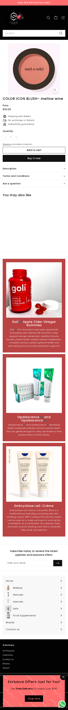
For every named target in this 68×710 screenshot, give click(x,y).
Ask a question (12, 183)
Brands (6, 663)
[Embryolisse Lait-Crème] (34, 474)
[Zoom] (55, 90)
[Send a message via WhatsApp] (62, 704)
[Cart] (55, 17)
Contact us (8, 659)
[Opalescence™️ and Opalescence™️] (34, 385)
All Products (8, 650)
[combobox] (34, 33)
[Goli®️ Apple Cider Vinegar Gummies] (34, 290)
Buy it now (34, 158)
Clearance (8, 655)
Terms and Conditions (16, 176)
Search (6, 668)
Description (9, 168)
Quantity (8, 131)
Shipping (7, 144)
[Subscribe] (57, 563)
